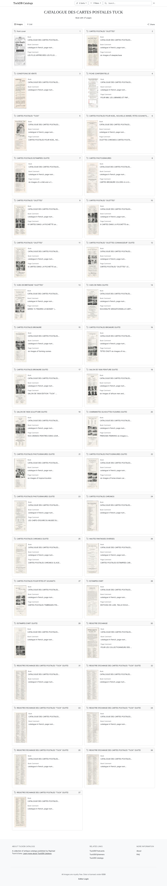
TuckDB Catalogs (96, 858)
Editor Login (83, 879)
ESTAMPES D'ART (96, 581)
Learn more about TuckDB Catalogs (37, 853)
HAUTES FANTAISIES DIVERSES (102, 539)
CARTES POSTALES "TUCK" (28, 116)
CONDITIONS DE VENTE (27, 73)
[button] (81, 3)
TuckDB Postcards (97, 851)
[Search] (105, 3)
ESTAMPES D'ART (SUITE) (27, 623)
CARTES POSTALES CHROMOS (101, 496)
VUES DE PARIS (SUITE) (98, 285)
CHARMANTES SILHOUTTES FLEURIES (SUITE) (108, 412)
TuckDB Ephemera (97, 854)
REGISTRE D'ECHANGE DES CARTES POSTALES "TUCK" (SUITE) (42, 666)
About (139, 851)
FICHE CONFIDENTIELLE (99, 73)
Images (20, 24)
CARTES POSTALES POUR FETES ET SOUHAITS (36, 581)
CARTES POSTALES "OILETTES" (102, 31)
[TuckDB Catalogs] (23, 3)
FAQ (138, 854)
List (30, 24)
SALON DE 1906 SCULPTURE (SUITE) (32, 412)
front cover (21, 31)
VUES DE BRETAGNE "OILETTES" (30, 285)
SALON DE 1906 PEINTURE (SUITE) (103, 370)
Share (152, 24)
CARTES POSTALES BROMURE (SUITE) (104, 327)
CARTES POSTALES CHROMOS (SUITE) (33, 539)
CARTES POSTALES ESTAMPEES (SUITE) (33, 158)
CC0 (104, 874)
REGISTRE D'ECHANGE (98, 623)
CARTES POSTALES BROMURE (29, 327)
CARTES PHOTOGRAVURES (100, 158)
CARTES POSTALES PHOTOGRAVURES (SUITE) (36, 454)
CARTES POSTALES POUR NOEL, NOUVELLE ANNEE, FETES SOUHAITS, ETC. (120, 116)
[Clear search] (150, 3)
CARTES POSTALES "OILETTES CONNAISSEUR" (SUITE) (111, 243)
